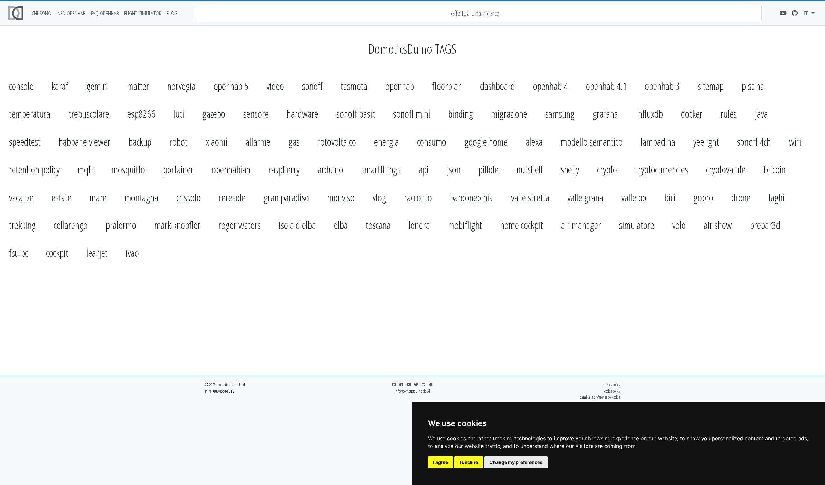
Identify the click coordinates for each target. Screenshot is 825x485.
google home (486, 141)
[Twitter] (416, 385)
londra (419, 225)
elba (341, 225)
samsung (560, 113)
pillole (489, 169)
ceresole (232, 197)
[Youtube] (783, 13)
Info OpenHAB (71, 13)
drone (741, 197)
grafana (605, 113)
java (761, 113)
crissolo (188, 197)
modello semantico (592, 141)
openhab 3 (662, 86)
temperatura (29, 113)
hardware (302, 113)
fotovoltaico (337, 141)
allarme (258, 141)
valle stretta (530, 197)
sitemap (711, 86)
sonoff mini (411, 113)
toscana (378, 225)
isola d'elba (297, 225)
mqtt (85, 169)
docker (692, 113)
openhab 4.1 (606, 86)
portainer (178, 169)
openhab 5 (231, 86)
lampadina (658, 141)
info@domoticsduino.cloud (412, 391)
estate (62, 197)
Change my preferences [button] (516, 462)
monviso (340, 197)
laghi (777, 197)
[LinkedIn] (394, 385)
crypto (607, 169)
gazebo (213, 113)
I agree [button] (440, 462)
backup (140, 141)
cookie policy (612, 391)
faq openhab (105, 13)
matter (138, 86)
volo (679, 225)
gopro (703, 197)
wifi (795, 141)
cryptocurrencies (661, 169)
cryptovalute (726, 169)
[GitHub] (795, 13)
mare (98, 197)
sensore (256, 113)
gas (294, 141)
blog (172, 13)
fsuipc (18, 253)
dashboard (497, 86)
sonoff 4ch (754, 141)
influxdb (649, 113)
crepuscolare (88, 113)
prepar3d (765, 225)
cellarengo (71, 225)
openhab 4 (550, 86)
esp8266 (141, 113)
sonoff (312, 86)
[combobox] (479, 13)
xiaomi (217, 141)
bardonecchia (471, 197)
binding (460, 113)
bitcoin (775, 169)
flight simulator (142, 13)
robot (179, 141)
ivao (132, 253)
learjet (97, 253)
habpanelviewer (85, 141)
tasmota (354, 86)
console (21, 86)
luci (178, 113)
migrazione (509, 113)
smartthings (381, 169)
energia (386, 141)
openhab (399, 86)
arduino (330, 169)
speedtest (25, 141)
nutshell (530, 169)
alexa (534, 141)
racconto (418, 197)
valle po (633, 197)
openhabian (231, 169)
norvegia (181, 86)
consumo (431, 141)
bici (670, 197)
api (424, 169)
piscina (753, 86)
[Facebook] (401, 385)
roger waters (239, 225)
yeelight (706, 141)
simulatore (636, 225)
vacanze (21, 197)
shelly (570, 169)
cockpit (57, 253)
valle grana (585, 197)
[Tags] (431, 385)
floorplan (447, 86)
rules (729, 113)
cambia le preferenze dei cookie (600, 397)
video (275, 86)
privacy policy (611, 384)
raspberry (284, 169)
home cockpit (521, 225)
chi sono (41, 13)
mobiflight (465, 225)
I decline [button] (469, 462)
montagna (141, 197)
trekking (22, 225)
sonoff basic (355, 113)
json (454, 169)
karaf (60, 86)
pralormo (121, 225)
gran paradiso (286, 197)
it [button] (806, 13)
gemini (97, 86)
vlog (379, 197)
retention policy (34, 169)
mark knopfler (177, 225)
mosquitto (128, 169)
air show (718, 225)
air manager (581, 225)
